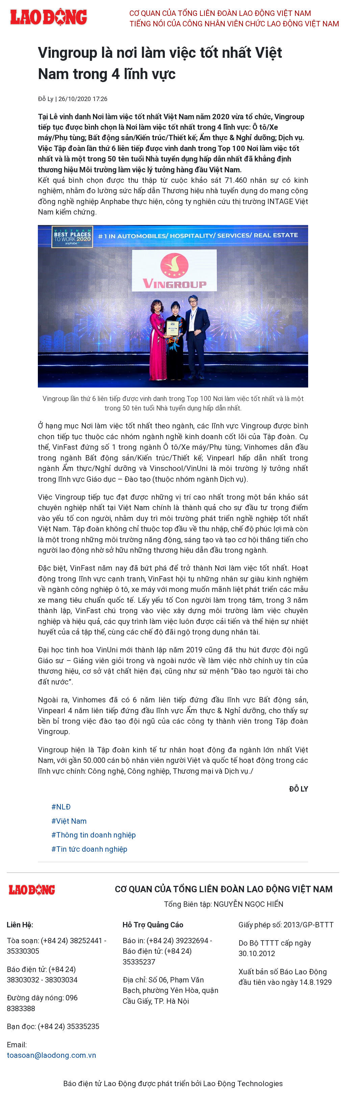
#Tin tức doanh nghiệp (89, 849)
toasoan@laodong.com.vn (51, 1055)
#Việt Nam (69, 821)
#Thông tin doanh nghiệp (93, 835)
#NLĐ (61, 807)
